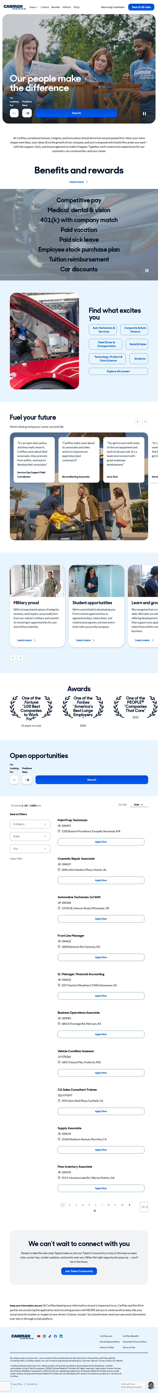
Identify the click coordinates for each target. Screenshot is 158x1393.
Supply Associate (69, 1128)
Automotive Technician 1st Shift (79, 897)
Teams (32, 7)
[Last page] (95, 1211)
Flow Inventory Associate (75, 1167)
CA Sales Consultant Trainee (77, 1090)
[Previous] (138, 421)
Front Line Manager (71, 936)
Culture (45, 7)
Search (76, 113)
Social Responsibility (110, 1341)
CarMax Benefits (131, 1336)
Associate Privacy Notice (135, 1341)
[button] (30, 824)
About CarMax (107, 1347)
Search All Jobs (141, 7)
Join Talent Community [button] (79, 1271)
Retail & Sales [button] (138, 344)
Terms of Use (129, 1347)
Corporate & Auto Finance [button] (135, 329)
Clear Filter (16, 858)
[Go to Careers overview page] (15, 7)
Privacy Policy (16, 1384)
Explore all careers (118, 371)
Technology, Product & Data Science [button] (108, 358)
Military (67, 7)
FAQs (77, 7)
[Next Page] (130, 1205)
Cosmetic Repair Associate (76, 859)
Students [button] (140, 359)
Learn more (76, 182)
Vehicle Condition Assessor (76, 1051)
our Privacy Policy (104, 1360)
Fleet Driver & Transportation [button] (106, 344)
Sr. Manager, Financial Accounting (81, 974)
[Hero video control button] (144, 113)
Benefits (55, 7)
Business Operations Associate (79, 1013)
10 (122, 1205)
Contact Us (32, 1384)
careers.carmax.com (28, 1358)
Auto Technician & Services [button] (104, 329)
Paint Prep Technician (72, 820)
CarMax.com (106, 1336)
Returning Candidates (113, 7)
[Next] (145, 421)
